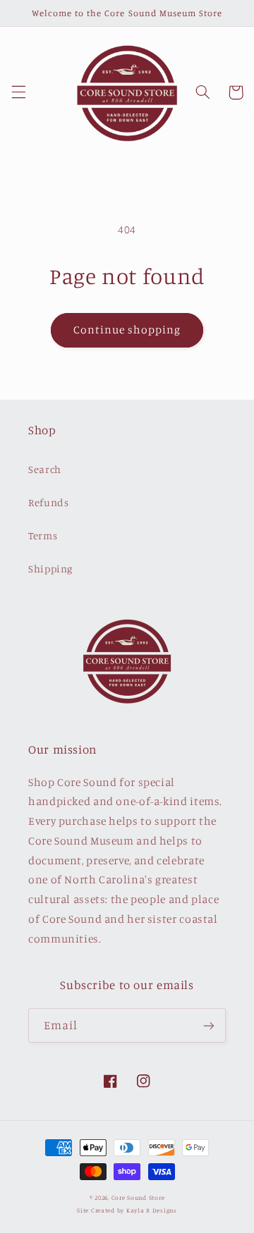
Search (44, 469)
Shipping (50, 569)
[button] (18, 92)
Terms (42, 535)
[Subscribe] (209, 1025)
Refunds (48, 502)
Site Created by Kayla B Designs (127, 1210)
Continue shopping (127, 329)
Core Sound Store (138, 1197)
